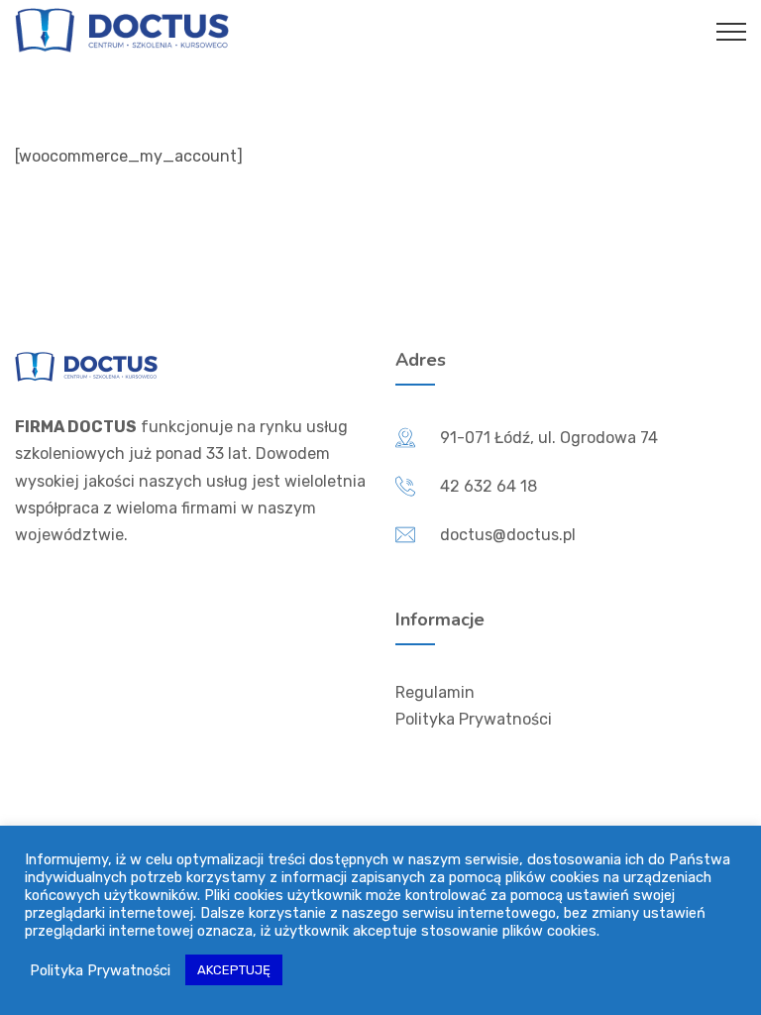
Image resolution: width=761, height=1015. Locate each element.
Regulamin (435, 692)
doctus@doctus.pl (508, 534)
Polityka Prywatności (473, 719)
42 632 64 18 (488, 486)
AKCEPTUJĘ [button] (234, 969)
